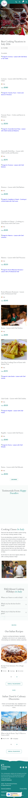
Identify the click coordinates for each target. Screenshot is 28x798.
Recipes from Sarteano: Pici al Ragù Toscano (12, 666)
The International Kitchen (7, 8)
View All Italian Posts (14, 751)
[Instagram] (26, 767)
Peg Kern (16, 738)
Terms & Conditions (6, 788)
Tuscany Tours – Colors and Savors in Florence (13, 116)
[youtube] (23, 767)
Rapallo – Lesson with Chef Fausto (12, 433)
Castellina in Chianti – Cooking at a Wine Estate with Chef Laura (12, 222)
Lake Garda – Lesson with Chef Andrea (13, 398)
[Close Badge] (21, 792)
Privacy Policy (23, 788)
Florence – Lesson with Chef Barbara (12, 187)
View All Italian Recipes (14, 683)
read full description (8, 27)
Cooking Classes (19, 8)
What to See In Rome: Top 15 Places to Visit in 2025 (13, 734)
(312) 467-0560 (16, 2)
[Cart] (22, 2)
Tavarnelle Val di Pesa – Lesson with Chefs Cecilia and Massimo (12, 152)
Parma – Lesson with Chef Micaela (12, 467)
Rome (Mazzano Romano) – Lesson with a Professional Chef (12, 293)
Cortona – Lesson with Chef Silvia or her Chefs (14, 80)
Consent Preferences (6, 780)
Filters (5, 48)
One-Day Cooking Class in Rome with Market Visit (13, 363)
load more (14, 479)
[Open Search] (19, 2)
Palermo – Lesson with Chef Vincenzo (13, 258)
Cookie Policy (4, 791)
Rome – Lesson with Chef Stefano (12, 328)
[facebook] (20, 767)
